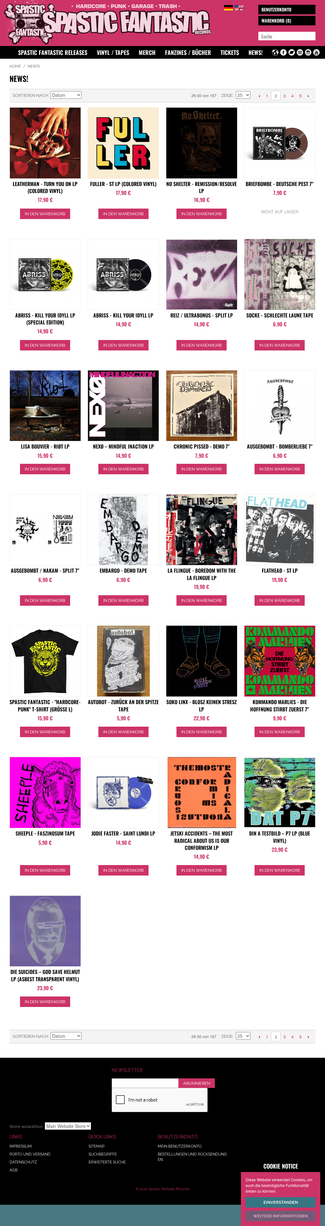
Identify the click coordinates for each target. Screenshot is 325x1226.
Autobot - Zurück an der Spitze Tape (123, 705)
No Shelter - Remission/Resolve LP (201, 187)
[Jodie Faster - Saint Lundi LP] (123, 792)
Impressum (21, 1146)
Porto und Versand (30, 1154)
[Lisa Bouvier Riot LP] (45, 406)
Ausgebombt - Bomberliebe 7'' (280, 446)
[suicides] (45, 931)
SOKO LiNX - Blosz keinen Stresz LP (201, 705)
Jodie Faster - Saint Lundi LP (123, 833)
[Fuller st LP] (123, 143)
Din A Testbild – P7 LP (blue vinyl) (279, 837)
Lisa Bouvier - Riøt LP (45, 446)
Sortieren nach (30, 95)
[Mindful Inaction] (123, 406)
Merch (147, 52)
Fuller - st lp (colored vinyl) (123, 184)
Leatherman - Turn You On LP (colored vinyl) (45, 187)
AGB (13, 1170)
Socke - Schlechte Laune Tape (279, 315)
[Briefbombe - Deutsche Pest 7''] (279, 143)
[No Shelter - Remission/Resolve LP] (201, 143)
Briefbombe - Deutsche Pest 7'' (280, 184)
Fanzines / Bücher (188, 52)
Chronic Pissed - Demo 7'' (202, 446)
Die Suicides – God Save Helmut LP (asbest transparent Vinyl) (45, 975)
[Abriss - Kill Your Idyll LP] (45, 274)
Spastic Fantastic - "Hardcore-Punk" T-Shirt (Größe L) (45, 705)
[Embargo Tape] (123, 529)
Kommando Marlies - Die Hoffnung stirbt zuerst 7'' (279, 705)
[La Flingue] (201, 529)
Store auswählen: (26, 1126)
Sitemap (96, 1146)
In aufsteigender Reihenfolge (87, 95)
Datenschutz (23, 1162)
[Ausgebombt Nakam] (45, 529)
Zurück (259, 96)
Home (15, 66)
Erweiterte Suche (107, 1162)
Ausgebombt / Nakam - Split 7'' (45, 570)
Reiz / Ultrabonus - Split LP (201, 315)
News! (255, 52)
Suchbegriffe (103, 1154)
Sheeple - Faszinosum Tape (45, 833)
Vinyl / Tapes (113, 52)
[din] (279, 792)
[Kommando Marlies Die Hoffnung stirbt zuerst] (279, 661)
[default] (228, 7)
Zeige (227, 95)
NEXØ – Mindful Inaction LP (123, 446)
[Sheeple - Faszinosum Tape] (45, 792)
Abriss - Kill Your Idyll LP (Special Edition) (45, 318)
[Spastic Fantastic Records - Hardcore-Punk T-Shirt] (45, 661)
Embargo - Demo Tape (123, 570)
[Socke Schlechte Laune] (279, 274)
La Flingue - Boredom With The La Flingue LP (202, 574)
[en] (239, 7)
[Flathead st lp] (279, 529)
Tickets (230, 52)
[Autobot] (123, 661)
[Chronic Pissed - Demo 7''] (201, 406)
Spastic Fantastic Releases (52, 52)
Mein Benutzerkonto (180, 1146)
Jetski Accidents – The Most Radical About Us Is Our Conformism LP (201, 840)
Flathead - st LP (280, 570)
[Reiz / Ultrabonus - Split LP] (201, 274)
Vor (308, 96)
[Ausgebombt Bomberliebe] (279, 406)
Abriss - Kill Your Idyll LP (123, 315)
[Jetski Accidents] (201, 792)
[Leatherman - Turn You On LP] (45, 143)
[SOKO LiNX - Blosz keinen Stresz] (201, 661)
